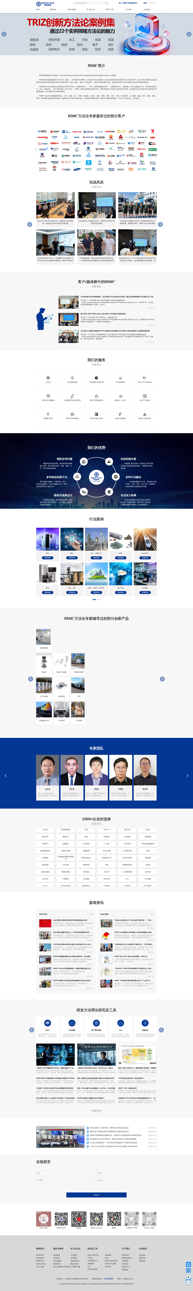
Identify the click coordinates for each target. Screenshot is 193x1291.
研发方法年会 (41, 1264)
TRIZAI (90, 1258)
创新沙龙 (142, 1258)
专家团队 (125, 1261)
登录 (145, 3)
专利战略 (108, 1255)
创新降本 (91, 1264)
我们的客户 (57, 1264)
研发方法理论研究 (111, 1261)
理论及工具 (110, 9)
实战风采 (56, 1258)
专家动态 (125, 1264)
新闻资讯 (53, 9)
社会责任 (147, 9)
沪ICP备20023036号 (127, 1284)
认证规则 (73, 1255)
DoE (89, 1266)
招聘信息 (125, 1270)
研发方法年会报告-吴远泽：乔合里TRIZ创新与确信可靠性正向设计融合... (116, 1146)
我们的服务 (57, 1261)
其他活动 (142, 1261)
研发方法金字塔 (93, 1255)
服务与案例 (72, 9)
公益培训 (142, 1255)
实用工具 (108, 1266)
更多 (91, 914)
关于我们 (128, 9)
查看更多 (96, 187)
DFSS (107, 1258)
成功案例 (56, 1255)
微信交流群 (74, 1264)
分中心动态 (40, 1267)
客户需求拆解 (92, 1269)
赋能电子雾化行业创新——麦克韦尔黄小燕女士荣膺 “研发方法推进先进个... (116, 1131)
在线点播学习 (75, 1261)
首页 (37, 9)
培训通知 (73, 1258)
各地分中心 (126, 1267)
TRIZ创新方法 (93, 1261)
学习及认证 (91, 9)
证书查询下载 (75, 1267)
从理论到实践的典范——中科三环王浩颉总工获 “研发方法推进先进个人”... (115, 1139)
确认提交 (96, 1195)
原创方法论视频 (110, 1264)
